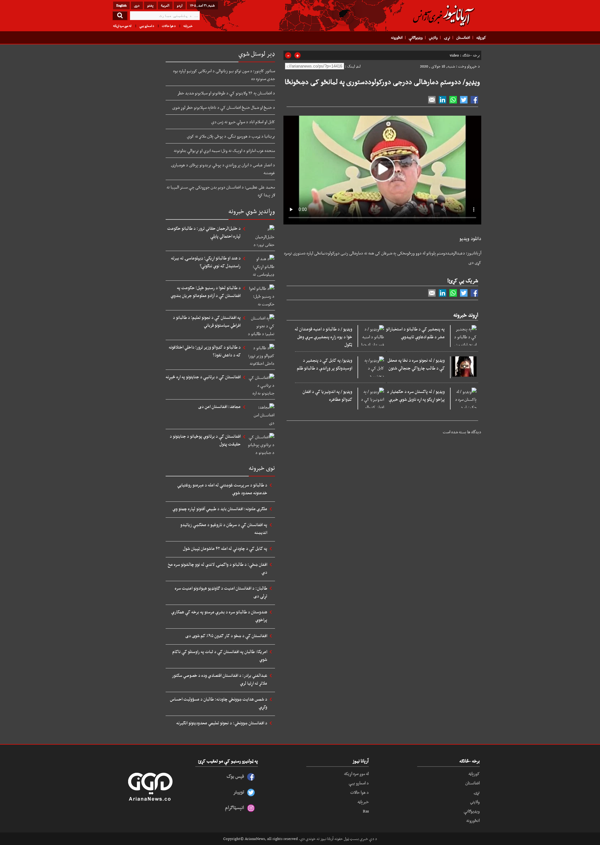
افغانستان (463, 37)
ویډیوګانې (415, 37)
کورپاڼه (481, 37)
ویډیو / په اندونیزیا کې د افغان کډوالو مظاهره (327, 395)
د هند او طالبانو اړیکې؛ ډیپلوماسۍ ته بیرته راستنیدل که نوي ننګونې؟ (206, 261)
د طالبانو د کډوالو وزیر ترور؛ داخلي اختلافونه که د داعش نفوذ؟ (205, 351)
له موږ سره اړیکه (122, 25)
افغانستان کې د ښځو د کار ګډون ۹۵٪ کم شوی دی (226, 635)
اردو (179, 5)
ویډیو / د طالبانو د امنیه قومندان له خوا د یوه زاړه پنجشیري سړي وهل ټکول (323, 336)
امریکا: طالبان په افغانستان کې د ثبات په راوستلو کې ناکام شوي (219, 655)
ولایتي (433, 37)
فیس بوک (235, 776)
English (121, 5)
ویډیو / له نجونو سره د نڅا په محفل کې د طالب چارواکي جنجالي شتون (416, 364)
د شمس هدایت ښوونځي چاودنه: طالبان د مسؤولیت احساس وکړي (218, 703)
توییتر (238, 791)
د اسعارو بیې (146, 25)
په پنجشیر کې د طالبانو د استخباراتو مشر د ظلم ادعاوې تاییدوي (415, 332)
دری (137, 5)
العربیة (165, 5)
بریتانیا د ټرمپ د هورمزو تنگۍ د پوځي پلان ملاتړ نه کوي (231, 136)
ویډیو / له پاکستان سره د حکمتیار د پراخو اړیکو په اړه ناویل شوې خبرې (416, 395)
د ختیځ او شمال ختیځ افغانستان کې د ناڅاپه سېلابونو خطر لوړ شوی (223, 107)
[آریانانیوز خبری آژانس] (444, 15)
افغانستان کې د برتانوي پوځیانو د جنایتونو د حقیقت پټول (205, 440)
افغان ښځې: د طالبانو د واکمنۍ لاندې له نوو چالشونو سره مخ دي (217, 568)
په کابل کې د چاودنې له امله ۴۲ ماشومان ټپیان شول (225, 548)
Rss (366, 810)
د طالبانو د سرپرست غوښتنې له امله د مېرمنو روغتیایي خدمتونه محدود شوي (222, 488)
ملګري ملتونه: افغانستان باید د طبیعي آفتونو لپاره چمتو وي (219, 508)
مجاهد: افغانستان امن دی (219, 406)
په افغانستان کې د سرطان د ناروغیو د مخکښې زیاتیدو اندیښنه (223, 528)
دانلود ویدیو (470, 238)
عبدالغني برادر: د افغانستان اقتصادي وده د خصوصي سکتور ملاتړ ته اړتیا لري (219, 679)
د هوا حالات (169, 25)
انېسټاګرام (234, 807)
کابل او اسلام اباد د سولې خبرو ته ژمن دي (243, 121)
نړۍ (447, 37)
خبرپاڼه (187, 25)
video (454, 55)
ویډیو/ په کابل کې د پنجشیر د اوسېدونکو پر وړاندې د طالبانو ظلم (324, 364)
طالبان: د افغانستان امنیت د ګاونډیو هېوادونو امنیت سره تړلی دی (221, 592)
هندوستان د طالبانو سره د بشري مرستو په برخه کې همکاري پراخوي (219, 615)
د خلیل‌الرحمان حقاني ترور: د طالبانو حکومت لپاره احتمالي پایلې (204, 232)
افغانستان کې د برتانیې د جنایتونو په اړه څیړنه (203, 376)
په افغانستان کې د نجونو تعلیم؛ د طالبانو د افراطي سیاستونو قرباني (207, 321)
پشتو (150, 5)
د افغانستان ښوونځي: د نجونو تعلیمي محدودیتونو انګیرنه (221, 723)
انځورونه (396, 37)
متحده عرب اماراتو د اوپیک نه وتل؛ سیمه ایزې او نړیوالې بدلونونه (224, 150)
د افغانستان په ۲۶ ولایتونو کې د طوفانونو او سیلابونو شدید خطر (226, 92)
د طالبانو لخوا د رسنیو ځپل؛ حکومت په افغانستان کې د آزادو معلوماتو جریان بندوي (206, 291)
